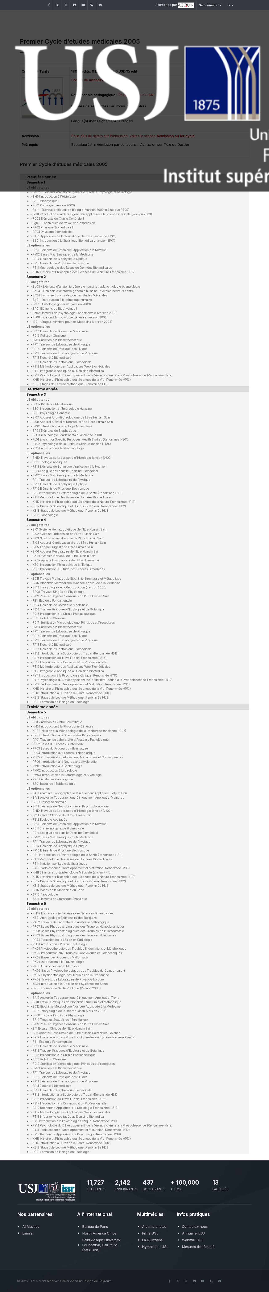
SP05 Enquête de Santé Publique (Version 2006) (67, 988)
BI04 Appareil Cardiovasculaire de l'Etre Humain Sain (69, 542)
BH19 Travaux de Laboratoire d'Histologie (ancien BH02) (72, 457)
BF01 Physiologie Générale (51, 413)
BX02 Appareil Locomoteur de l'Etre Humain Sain (66, 560)
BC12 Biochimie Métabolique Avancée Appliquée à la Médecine (77, 583)
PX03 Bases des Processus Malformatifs (61, 957)
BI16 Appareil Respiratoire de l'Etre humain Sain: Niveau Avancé (76, 1033)
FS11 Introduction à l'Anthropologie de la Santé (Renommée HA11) (78, 493)
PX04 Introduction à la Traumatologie (58, 961)
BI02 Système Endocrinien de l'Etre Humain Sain (66, 534)
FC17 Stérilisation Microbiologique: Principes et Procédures (74, 622)
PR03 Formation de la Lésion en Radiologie (62, 939)
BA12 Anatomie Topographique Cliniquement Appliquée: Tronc (76, 997)
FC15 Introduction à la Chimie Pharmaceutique (64, 613)
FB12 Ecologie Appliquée (50, 462)
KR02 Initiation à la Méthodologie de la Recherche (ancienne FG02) (79, 731)
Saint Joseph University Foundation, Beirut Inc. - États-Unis (101, 1245)
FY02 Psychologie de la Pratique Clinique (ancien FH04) (72, 444)
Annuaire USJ (193, 1233)
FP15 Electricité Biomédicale (52, 357)
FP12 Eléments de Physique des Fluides (60, 349)
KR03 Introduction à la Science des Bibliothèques (67, 735)
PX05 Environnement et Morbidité (56, 966)
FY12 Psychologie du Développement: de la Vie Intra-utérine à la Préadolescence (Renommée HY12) (103, 375)
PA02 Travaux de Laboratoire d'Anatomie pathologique (71, 922)
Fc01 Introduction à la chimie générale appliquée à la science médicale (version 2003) (92, 214)
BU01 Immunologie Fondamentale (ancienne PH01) (67, 435)
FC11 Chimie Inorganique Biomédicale (58, 828)
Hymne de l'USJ (155, 1247)
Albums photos (154, 1226)
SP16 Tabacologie (45, 515)
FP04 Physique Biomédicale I (53, 231)
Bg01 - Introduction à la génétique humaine (62, 299)
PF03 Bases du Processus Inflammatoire (60, 748)
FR (228, 5)
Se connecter (209, 5)
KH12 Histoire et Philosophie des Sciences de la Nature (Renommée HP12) (84, 272)
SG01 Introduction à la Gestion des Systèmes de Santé (70, 984)
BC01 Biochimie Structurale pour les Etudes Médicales (70, 295)
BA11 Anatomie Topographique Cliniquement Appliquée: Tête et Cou (80, 793)
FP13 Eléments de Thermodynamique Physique (65, 353)
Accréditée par (167, 5)
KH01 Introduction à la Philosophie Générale (63, 726)
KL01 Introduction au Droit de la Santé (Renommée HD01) (72, 693)
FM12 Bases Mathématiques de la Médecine (63, 254)
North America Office (99, 1233)
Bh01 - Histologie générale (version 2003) (62, 304)
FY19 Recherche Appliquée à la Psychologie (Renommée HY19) (77, 1134)
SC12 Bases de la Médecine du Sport (58, 890)
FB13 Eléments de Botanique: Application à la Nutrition (70, 250)
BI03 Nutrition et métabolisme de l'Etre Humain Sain (68, 538)
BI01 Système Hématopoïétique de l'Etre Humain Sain (69, 529)
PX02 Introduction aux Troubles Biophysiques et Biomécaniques (77, 953)
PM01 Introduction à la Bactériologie (57, 766)
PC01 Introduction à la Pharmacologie (58, 448)
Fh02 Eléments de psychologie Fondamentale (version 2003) (75, 313)
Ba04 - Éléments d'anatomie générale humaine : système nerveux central (83, 291)
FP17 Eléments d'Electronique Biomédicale (62, 362)
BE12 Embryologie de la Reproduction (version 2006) (70, 587)
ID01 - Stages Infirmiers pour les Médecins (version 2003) (72, 321)
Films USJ (150, 1233)
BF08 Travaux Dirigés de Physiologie (58, 591)
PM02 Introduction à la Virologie (55, 770)
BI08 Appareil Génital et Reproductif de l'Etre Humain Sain (73, 422)
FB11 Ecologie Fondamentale (52, 600)
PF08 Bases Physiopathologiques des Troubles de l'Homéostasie (78, 931)
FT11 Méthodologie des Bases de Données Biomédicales (72, 267)
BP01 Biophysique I (46, 201)
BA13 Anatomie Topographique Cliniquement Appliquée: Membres (78, 797)
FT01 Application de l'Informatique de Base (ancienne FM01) (74, 236)
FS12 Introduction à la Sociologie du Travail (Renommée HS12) (76, 653)
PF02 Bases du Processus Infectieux (58, 744)
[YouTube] (83, 5)
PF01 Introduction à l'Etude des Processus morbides (69, 569)
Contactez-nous (195, 1226)
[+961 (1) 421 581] (92, 5)
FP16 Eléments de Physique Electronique (61, 263)
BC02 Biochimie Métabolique (53, 404)
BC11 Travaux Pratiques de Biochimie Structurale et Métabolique (77, 578)
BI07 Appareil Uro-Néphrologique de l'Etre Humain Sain (71, 417)
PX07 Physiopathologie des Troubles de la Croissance (71, 975)
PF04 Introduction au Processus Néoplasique (64, 753)
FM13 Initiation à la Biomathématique (57, 340)
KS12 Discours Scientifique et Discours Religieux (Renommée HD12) (79, 506)
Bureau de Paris (95, 1226)
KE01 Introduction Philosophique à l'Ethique (62, 564)
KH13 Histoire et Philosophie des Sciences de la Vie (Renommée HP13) (82, 379)
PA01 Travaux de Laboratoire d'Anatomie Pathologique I (71, 739)
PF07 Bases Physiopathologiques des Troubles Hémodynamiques (79, 926)
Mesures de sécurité (198, 1247)
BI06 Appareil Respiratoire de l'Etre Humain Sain (66, 551)
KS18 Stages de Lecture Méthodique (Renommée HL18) (71, 384)
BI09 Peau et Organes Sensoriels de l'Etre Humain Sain (71, 596)
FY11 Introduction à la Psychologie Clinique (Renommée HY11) (75, 675)
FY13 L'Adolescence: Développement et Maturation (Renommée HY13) (81, 684)
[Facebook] (49, 5)
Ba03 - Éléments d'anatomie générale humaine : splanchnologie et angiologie (86, 286)
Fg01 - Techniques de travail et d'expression (64, 223)
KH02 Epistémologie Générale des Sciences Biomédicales (73, 913)
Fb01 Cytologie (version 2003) (54, 205)
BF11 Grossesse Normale (49, 802)
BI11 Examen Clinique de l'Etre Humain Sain (62, 815)
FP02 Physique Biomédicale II (53, 227)
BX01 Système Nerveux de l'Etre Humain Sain (64, 556)
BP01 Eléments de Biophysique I (55, 308)
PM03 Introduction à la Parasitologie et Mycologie (67, 775)
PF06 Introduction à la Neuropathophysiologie (65, 761)
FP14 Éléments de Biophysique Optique (60, 259)
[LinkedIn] (74, 5)
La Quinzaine (152, 1240)
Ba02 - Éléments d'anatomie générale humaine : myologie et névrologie (82, 192)
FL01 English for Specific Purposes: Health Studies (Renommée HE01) (80, 439)
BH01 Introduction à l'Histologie (54, 196)
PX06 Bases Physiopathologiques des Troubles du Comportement (79, 970)
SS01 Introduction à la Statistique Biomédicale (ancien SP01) (74, 240)
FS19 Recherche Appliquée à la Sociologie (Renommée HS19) (76, 1107)
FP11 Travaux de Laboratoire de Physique (61, 344)
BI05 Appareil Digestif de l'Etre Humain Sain (63, 547)
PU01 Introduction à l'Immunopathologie (60, 944)
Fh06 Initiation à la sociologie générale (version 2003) (70, 317)
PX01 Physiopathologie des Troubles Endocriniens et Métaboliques (79, 948)
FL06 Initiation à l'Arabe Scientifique (57, 722)
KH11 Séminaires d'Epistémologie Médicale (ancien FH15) (72, 872)
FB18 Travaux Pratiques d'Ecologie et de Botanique (68, 609)
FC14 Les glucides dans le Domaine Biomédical (65, 471)
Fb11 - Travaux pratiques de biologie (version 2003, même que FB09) (81, 209)
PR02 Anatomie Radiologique (53, 779)
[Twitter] (57, 5)
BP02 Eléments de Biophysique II (55, 430)
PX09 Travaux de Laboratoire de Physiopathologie (68, 979)
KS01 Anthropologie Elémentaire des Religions (65, 917)
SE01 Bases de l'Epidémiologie (54, 783)
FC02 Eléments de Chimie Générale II (58, 218)
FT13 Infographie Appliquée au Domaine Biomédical (68, 371)
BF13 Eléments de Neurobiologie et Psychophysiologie (71, 806)
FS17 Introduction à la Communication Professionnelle (70, 662)
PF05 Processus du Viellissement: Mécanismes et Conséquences (78, 757)
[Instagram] (66, 5)
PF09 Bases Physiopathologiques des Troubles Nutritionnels (75, 935)
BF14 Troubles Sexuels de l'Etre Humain (60, 1019)
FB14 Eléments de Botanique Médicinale (60, 331)
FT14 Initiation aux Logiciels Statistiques (60, 863)
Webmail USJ (193, 1240)
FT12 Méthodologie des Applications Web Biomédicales (71, 366)
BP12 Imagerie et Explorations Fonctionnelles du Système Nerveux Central (84, 1037)
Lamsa (27, 1233)
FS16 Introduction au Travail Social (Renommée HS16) (70, 658)
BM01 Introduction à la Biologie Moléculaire (62, 426)
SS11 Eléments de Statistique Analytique (60, 899)
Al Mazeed (30, 1226)
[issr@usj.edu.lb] (100, 5)
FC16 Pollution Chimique (49, 335)
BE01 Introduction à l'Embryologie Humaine (62, 408)
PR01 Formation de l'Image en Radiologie (61, 702)
